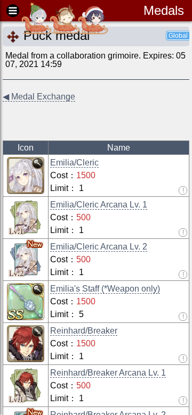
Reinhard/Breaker (83, 330)
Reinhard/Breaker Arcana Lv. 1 (108, 372)
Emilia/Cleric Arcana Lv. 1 (98, 204)
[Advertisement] (88, 122)
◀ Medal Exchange (39, 96)
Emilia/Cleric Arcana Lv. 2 (98, 246)
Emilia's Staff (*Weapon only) (105, 288)
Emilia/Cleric (74, 162)
